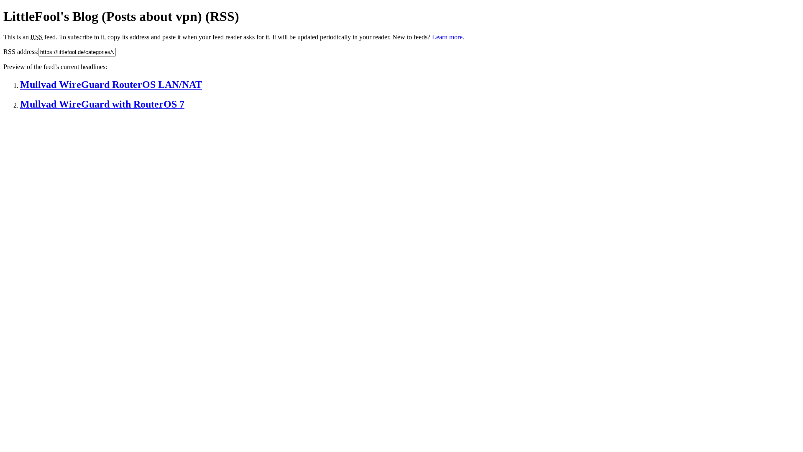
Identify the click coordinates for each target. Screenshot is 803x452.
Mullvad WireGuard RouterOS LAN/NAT (111, 84)
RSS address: (20, 51)
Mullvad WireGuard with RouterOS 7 (102, 104)
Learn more (447, 37)
